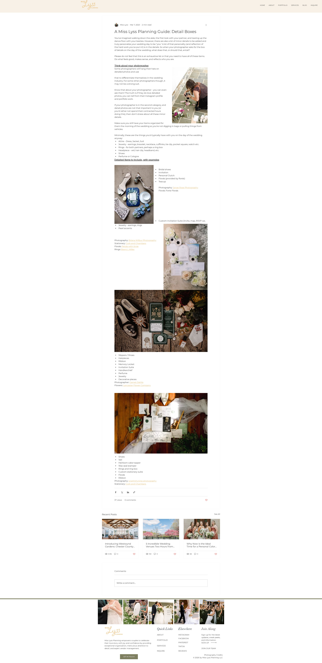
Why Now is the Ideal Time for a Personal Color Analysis (201, 545)
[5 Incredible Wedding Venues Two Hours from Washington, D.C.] (161, 529)
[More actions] (206, 24)
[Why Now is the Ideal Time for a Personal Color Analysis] (202, 529)
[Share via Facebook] (115, 492)
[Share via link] (134, 492)
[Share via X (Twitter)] (122, 492)
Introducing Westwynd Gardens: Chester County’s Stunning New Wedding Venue (120, 545)
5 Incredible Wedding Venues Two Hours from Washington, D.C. (159, 545)
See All (217, 514)
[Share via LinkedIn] (128, 492)
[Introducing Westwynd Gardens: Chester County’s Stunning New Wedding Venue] (120, 529)
